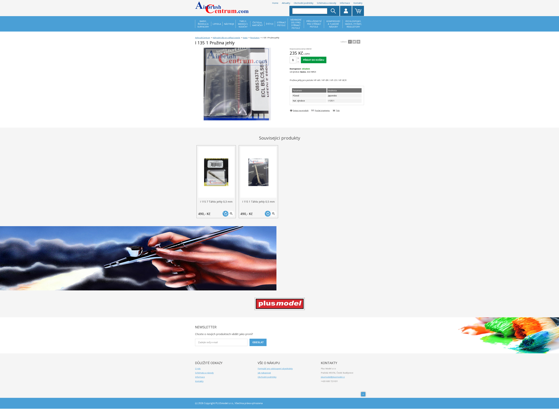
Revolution (255, 37)
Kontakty (357, 2)
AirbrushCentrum (202, 37)
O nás (198, 368)
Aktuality (286, 2)
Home (275, 2)
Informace (345, 2)
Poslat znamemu (322, 110)
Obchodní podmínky (303, 2)
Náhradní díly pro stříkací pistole (226, 37)
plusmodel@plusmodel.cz (333, 377)
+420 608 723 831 (329, 381)
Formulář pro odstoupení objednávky (275, 368)
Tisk (338, 110)
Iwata (245, 37)
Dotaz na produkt (300, 110)
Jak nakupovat (264, 372)
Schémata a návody (326, 2)
